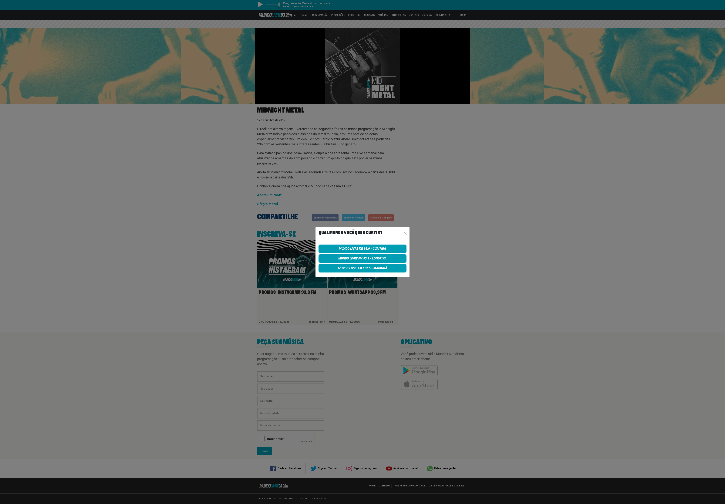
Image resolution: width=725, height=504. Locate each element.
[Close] (405, 233)
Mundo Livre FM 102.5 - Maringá (362, 268)
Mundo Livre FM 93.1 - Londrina (362, 258)
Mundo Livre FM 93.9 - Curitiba (362, 248)
